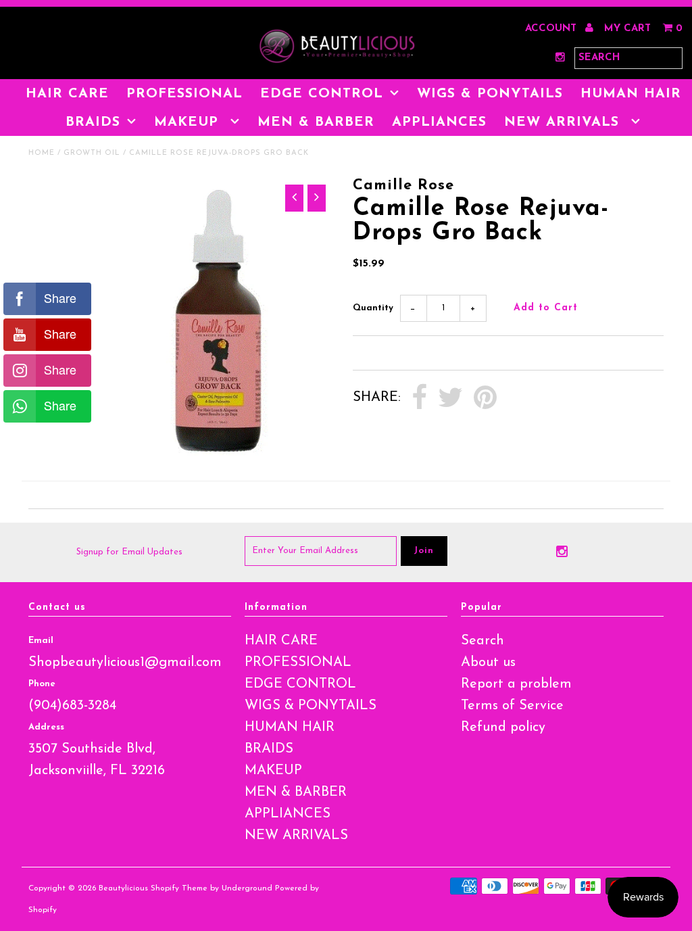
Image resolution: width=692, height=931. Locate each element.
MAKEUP (189, 122)
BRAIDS (93, 122)
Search (482, 641)
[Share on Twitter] (450, 398)
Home (41, 153)
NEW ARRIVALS (564, 122)
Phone (41, 683)
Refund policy (503, 727)
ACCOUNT (552, 29)
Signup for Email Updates (129, 552)
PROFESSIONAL (184, 94)
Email (40, 640)
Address (46, 727)
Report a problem (516, 684)
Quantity (373, 308)
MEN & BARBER (315, 122)
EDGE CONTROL (321, 94)
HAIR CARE (67, 94)
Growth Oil (92, 153)
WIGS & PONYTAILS (490, 94)
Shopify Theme (179, 888)
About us (488, 662)
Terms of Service (512, 706)
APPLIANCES (439, 122)
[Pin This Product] (485, 398)
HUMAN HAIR (630, 94)
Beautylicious (123, 888)
